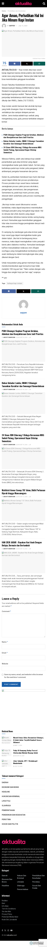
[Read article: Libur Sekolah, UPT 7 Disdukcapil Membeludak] (6, 763)
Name (5, 642)
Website (5, 664)
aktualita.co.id (12, 935)
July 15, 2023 (22, 26)
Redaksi (5, 900)
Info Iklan (5, 906)
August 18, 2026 (22, 389)
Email (5, 653)
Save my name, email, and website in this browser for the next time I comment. (23, 675)
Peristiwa (6, 819)
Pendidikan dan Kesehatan (17, 11)
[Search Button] (44, 3)
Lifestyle (6, 801)
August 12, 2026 (22, 497)
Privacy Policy (7, 914)
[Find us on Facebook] (2, 930)
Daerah (5, 782)
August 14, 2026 (22, 445)
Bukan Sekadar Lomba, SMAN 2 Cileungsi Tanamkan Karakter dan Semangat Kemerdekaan (23, 142)
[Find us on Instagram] (8, 930)
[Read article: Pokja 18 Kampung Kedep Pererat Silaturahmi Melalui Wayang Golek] (6, 752)
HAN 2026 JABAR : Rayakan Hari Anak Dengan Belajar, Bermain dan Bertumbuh (22, 544)
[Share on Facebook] (14, 64)
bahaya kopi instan (14, 283)
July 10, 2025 (18, 766)
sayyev (12, 26)
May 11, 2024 (18, 745)
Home (4, 11)
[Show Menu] (3, 3)
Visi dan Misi (6, 911)
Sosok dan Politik (10, 824)
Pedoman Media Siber (10, 917)
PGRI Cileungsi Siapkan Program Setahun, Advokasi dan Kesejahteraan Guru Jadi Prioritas (23, 136)
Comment (6, 611)
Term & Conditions (9, 908)
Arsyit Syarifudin (9, 337)
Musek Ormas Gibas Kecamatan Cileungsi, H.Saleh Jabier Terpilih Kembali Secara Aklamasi (28, 740)
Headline (6, 792)
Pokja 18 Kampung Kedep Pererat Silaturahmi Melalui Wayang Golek (25, 751)
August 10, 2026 (22, 549)
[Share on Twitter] (27, 64)
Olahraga (6, 805)
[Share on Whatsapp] (39, 64)
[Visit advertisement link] (23, 707)
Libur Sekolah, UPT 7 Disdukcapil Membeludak (25, 762)
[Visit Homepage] (23, 3)
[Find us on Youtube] (11, 930)
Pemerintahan (8, 810)
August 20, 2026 (22, 337)
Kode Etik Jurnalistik (9, 919)
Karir (3, 903)
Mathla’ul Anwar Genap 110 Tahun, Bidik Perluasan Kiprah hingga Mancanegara (23, 492)
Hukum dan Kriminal (11, 796)
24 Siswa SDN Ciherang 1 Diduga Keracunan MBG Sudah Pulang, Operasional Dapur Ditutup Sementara (22, 150)
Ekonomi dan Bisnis (10, 787)
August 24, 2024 (19, 756)
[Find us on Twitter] (5, 930)
